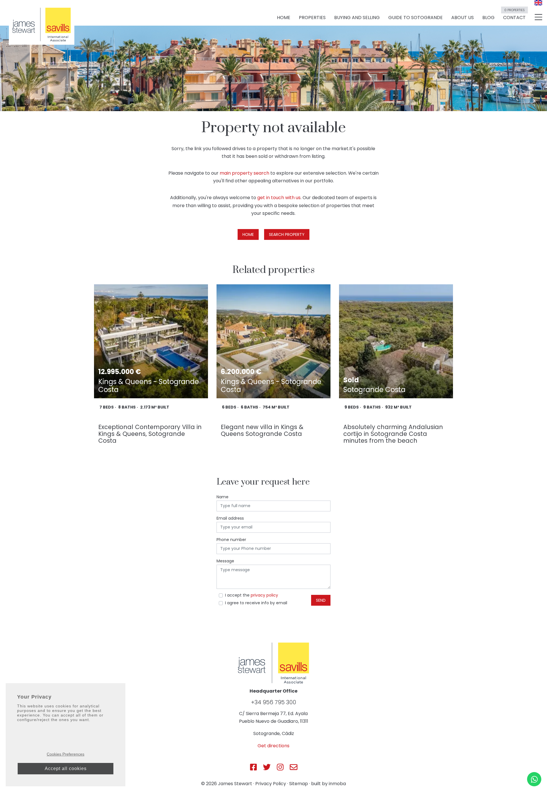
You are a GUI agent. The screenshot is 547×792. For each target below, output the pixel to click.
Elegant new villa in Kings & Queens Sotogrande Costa (262, 430)
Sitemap (298, 783)
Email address (230, 518)
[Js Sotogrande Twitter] (267, 767)
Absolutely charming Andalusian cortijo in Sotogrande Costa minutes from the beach (393, 434)
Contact (514, 15)
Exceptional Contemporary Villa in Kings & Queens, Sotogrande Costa (150, 434)
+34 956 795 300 (273, 702)
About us (462, 17)
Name (222, 497)
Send (321, 600)
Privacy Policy (270, 783)
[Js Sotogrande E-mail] (293, 767)
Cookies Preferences (65, 754)
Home (283, 17)
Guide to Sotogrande (415, 17)
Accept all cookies (66, 768)
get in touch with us (279, 197)
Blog (488, 17)
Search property (287, 234)
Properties (312, 17)
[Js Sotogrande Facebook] (253, 767)
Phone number (231, 539)
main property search (244, 173)
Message (225, 561)
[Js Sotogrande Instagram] (280, 767)
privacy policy (264, 595)
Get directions (273, 745)
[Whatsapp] (534, 779)
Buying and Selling (357, 17)
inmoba (337, 783)
